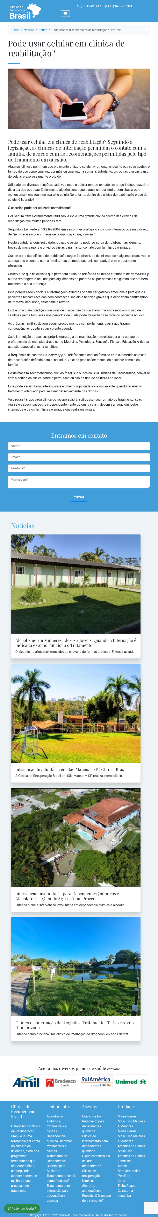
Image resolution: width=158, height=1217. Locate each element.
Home (15, 30)
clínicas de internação (62, 147)
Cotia (121, 1181)
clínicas (26, 167)
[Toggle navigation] (65, 13)
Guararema (125, 1191)
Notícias (29, 30)
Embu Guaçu (126, 1186)
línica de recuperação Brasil (64, 399)
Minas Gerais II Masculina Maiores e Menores (131, 1136)
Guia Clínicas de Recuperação (114, 373)
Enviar (79, 496)
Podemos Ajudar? (23, 1208)
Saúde (43, 30)
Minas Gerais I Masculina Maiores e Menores (131, 1121)
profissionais (17, 342)
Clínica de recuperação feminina (91, 1176)
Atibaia (123, 1166)
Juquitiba (124, 1196)
